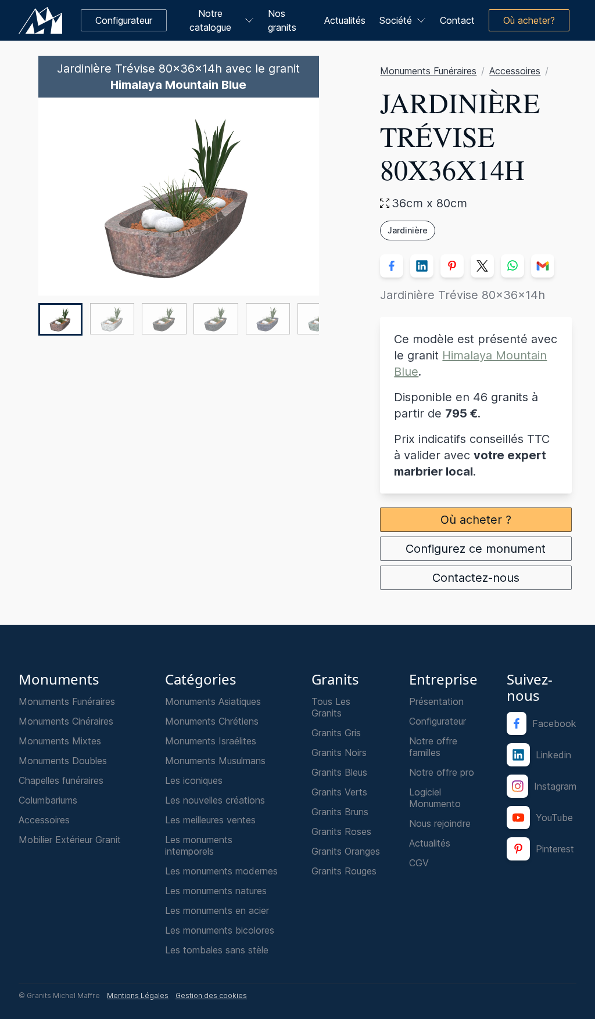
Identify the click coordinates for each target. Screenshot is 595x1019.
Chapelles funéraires (61, 780)
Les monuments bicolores (219, 930)
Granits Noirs (339, 752)
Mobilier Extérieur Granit (70, 839)
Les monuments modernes (221, 871)
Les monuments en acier (217, 910)
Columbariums (48, 800)
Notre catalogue (210, 20)
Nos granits (282, 20)
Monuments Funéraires (428, 71)
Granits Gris (336, 733)
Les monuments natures (216, 890)
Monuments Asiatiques (213, 701)
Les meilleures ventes (210, 820)
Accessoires (514, 71)
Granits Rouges (344, 871)
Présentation (436, 701)
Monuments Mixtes (60, 741)
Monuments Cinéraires (66, 721)
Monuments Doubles (63, 760)
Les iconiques (194, 780)
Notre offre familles (433, 746)
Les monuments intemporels (198, 845)
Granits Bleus (339, 772)
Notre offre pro (441, 772)
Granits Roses (341, 831)
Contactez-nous (475, 578)
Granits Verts (339, 792)
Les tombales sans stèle (216, 950)
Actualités (344, 20)
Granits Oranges (345, 851)
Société (395, 20)
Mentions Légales (138, 995)
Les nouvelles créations (215, 800)
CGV (419, 863)
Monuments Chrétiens (212, 721)
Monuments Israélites (210, 741)
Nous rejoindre (440, 823)
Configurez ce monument (476, 549)
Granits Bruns (339, 812)
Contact (457, 20)
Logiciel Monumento (435, 797)
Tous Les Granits (330, 707)
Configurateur (437, 721)
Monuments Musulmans (215, 760)
